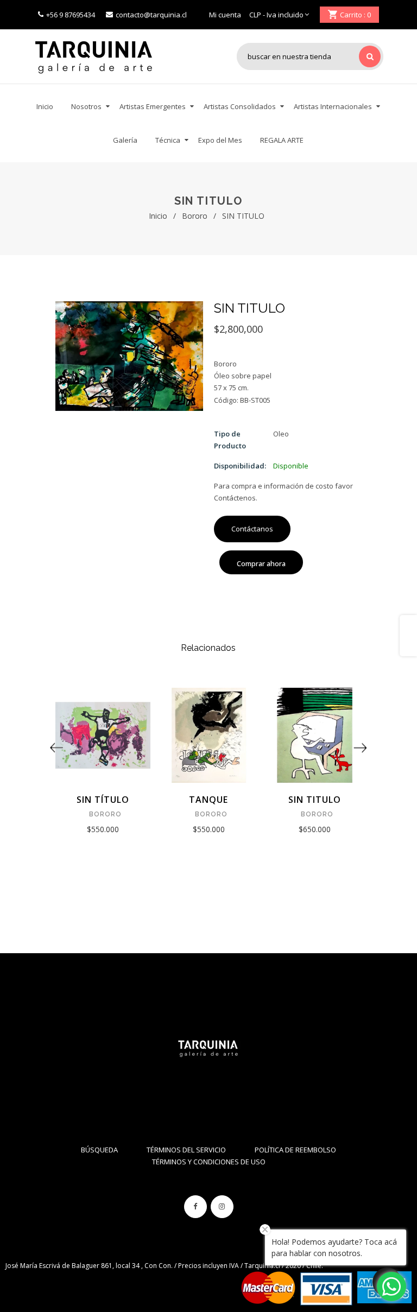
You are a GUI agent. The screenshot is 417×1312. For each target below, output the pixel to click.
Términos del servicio (186, 1150)
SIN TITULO (314, 800)
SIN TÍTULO (103, 800)
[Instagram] (222, 1206)
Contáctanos (252, 529)
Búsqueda (99, 1150)
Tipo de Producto (230, 440)
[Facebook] (195, 1206)
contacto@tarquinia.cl (151, 15)
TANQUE (208, 800)
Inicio (158, 216)
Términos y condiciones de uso (209, 1162)
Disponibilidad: (240, 466)
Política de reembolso (295, 1150)
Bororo (194, 216)
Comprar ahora (261, 563)
